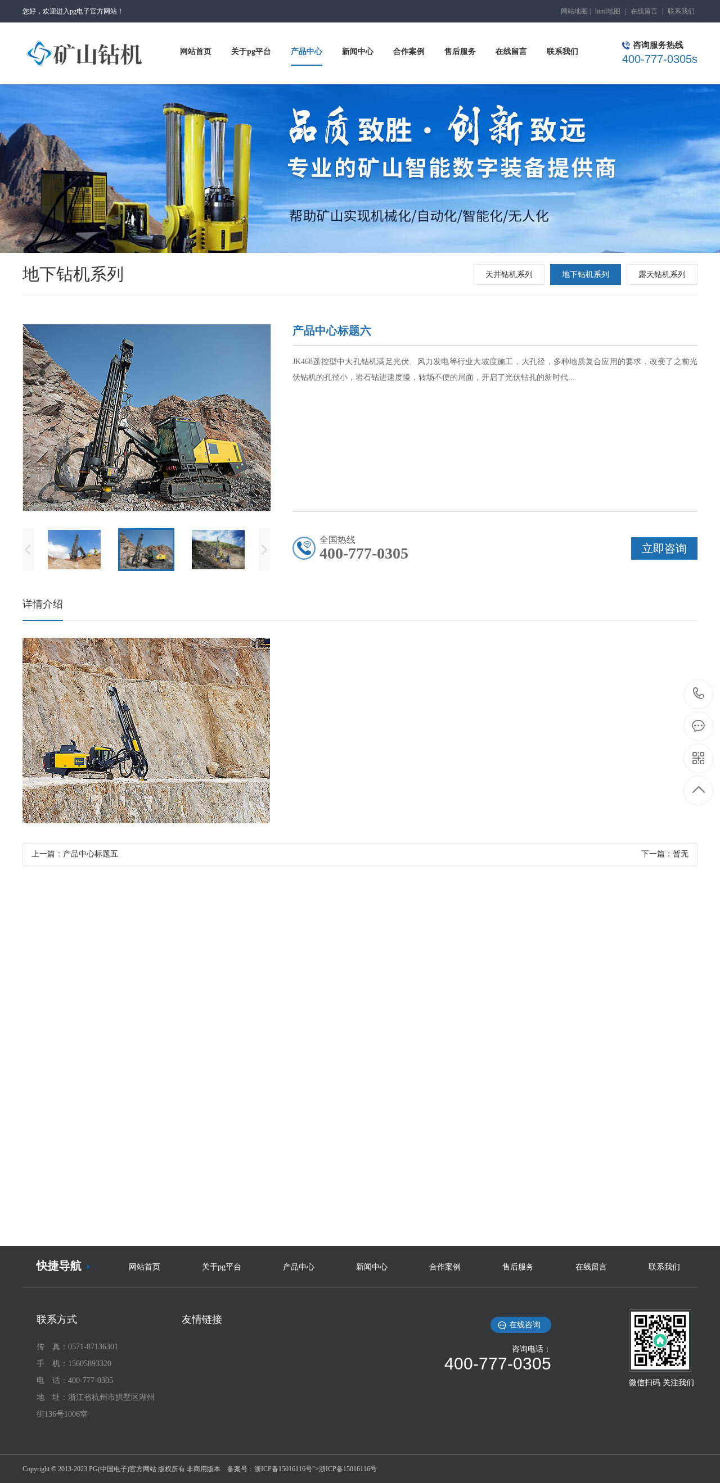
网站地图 (574, 11)
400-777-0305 (699, 694)
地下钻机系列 (585, 274)
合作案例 (445, 1267)
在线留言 (644, 11)
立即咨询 (411, 1229)
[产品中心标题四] (593, 1118)
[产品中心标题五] (360, 1118)
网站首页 (144, 1267)
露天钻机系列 (662, 274)
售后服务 (518, 1267)
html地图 (607, 11)
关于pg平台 (221, 1267)
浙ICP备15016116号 (283, 1469)
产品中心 (298, 1267)
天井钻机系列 (509, 274)
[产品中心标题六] (126, 1118)
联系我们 (681, 11)
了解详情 (308, 1229)
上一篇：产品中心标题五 (75, 854)
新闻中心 (372, 1267)
